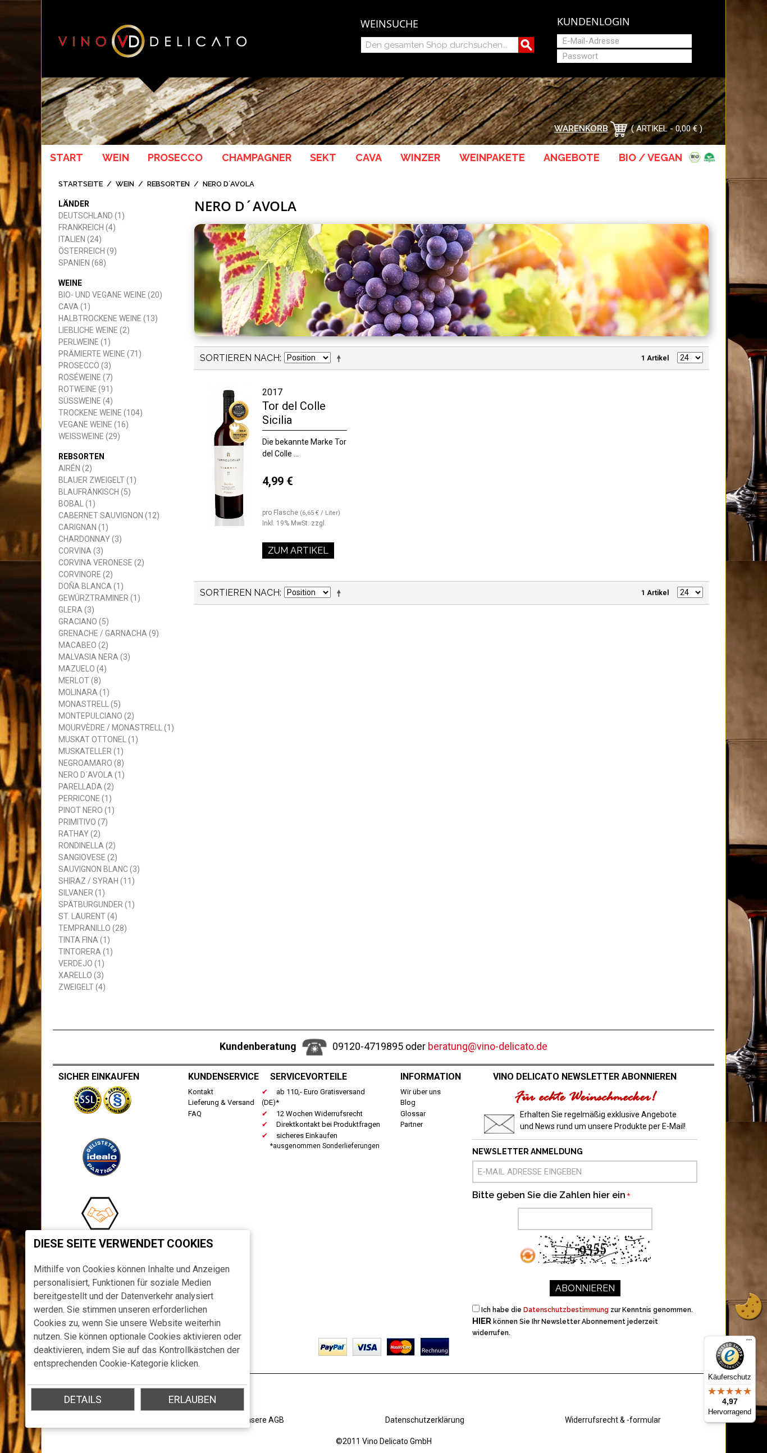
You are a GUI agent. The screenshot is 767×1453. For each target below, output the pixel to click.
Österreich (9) (87, 250)
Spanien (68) (82, 262)
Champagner (256, 157)
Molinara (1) (83, 692)
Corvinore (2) (85, 574)
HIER (481, 1321)
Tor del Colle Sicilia (294, 413)
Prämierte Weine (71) (99, 353)
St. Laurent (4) (87, 916)
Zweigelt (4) (82, 987)
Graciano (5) (83, 621)
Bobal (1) (76, 503)
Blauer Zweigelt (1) (97, 480)
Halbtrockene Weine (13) (108, 318)
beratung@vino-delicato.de (487, 1046)
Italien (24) (80, 239)
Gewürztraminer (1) (99, 597)
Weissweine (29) (89, 436)
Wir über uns (420, 1092)
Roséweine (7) (85, 377)
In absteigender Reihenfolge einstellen (340, 358)
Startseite (80, 184)
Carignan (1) (83, 527)
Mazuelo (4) (82, 668)
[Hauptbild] (228, 455)
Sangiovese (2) (87, 857)
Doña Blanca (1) (91, 586)
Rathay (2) (79, 833)
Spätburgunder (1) (96, 904)
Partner (411, 1124)
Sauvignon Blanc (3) (99, 869)
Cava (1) (74, 306)
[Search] (526, 44)
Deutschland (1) (91, 215)
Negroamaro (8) (91, 763)
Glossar (413, 1113)
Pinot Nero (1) (86, 810)
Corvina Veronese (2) (101, 562)
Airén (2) (75, 468)
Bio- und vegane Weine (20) (110, 294)
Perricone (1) (85, 798)
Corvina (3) (80, 550)
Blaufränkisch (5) (94, 491)
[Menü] (749, 1342)
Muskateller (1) (91, 751)
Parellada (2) (86, 786)
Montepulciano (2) (96, 715)
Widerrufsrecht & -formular (613, 1419)
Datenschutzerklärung (424, 1419)
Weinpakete (492, 157)
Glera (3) (76, 609)
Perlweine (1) (84, 341)
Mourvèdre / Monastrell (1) (116, 727)
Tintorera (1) (85, 951)
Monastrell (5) (89, 704)
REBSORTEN (168, 184)
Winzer (420, 157)
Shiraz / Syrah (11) (96, 880)
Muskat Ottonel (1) (98, 739)
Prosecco (175, 157)
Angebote (572, 157)
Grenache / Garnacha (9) (108, 633)
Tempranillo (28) (92, 928)
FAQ (195, 1113)
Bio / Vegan (653, 157)
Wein (115, 157)
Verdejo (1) (81, 963)
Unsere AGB (262, 1419)
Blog (408, 1102)
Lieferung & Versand (221, 1102)
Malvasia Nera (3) (94, 656)
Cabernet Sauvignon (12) (108, 515)
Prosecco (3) (84, 365)
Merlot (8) (79, 680)
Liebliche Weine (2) (94, 330)
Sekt (323, 157)
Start (66, 157)
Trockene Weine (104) (100, 412)
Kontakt (200, 1092)
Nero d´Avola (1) (91, 774)
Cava (368, 157)
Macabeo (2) (83, 645)
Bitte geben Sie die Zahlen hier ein (549, 1195)
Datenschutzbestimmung (566, 1310)
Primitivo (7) (83, 821)
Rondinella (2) (87, 845)
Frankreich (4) (87, 227)
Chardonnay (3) (90, 538)
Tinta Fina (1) (84, 939)
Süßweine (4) (85, 400)
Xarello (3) (81, 975)
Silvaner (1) (81, 892)
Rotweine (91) (85, 389)
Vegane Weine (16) (93, 424)
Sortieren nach (240, 358)
